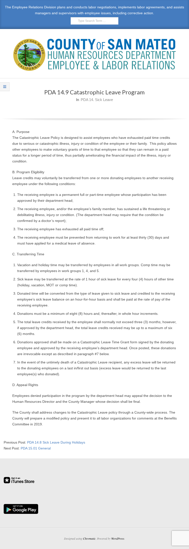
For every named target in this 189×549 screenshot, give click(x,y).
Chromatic (89, 538)
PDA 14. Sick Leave (97, 100)
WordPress (117, 538)
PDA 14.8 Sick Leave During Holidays (56, 442)
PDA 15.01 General (36, 448)
